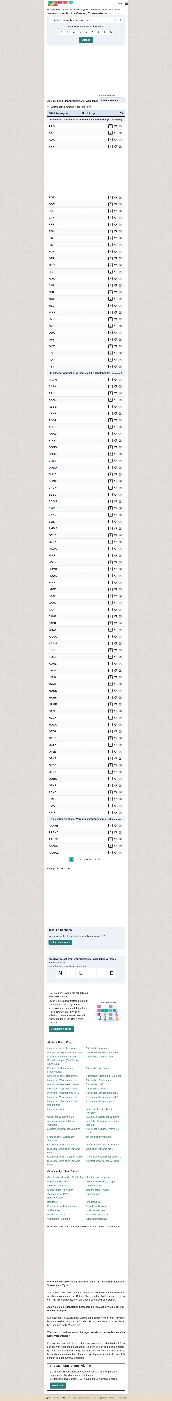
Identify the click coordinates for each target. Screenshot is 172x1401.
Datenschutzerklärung (87, 1398)
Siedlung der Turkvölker (60, 1190)
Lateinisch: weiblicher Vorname (102, 1117)
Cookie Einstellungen (118, 1398)
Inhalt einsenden (60, 942)
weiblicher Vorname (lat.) (60, 1117)
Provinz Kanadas (56, 1214)
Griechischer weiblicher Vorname (103, 1156)
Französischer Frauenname (62, 1206)
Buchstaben (53, 9)
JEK (51, 292)
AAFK (52, 386)
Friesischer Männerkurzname (63, 1084)
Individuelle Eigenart (58, 1185)
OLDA (53, 771)
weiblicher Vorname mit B (61, 1144)
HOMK (53, 568)
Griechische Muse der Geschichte (65, 1177)
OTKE (52, 785)
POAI (52, 805)
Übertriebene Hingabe (98, 1177)
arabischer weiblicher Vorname (63, 1129)
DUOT (53, 481)
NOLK (53, 724)
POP (52, 359)
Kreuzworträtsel (67, 9)
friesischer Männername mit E (102, 1092)
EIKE (52, 508)
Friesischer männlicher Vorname (64, 1052)
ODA (52, 332)
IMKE (52, 589)
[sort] (83, 113)
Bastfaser (52, 1202)
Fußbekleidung (94, 1185)
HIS (51, 271)
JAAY (52, 609)
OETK (52, 744)
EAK (52, 217)
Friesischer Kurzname (98, 1068)
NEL (51, 305)
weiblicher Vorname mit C (99, 1149)
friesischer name (56, 1109)
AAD (52, 126)
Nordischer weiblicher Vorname (102, 1144)
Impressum (103, 1398)
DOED (53, 467)
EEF (51, 224)
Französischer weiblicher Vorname (60, 1139)
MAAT (53, 683)
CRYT (52, 460)
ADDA (53, 420)
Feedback (57, 1385)
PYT (51, 366)
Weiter (88, 859)
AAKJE (53, 839)
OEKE (53, 738)
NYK (52, 319)
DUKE (53, 474)
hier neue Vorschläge (69, 1350)
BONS (53, 447)
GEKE (53, 535)
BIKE (52, 440)
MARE (53, 690)
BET (51, 146)
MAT (52, 298)
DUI (51, 210)
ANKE (53, 433)
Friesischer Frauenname (99, 1080)
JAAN (52, 602)
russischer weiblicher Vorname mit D (63, 1163)
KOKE (53, 656)
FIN (51, 244)
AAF (51, 132)
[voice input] (115, 20)
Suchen (86, 40)
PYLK (52, 812)
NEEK (52, 717)
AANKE (54, 852)
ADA (52, 139)
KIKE (52, 650)
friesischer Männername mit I (62, 1080)
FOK (52, 251)
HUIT (52, 582)
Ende (98, 859)
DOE (52, 204)
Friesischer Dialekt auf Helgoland (103, 1076)
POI (51, 353)
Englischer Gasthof (57, 1181)
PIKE (52, 798)
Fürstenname (93, 1194)
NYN (52, 325)
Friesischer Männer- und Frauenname (60, 1070)
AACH (53, 379)
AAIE (52, 393)
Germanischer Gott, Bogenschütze (57, 1196)
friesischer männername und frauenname (62, 1103)
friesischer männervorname (100, 1101)
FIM (51, 237)
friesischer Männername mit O (102, 1097)
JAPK (52, 623)
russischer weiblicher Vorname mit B (102, 1131)
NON (52, 312)
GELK (52, 541)
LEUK (52, 677)
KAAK (53, 636)
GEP (52, 258)
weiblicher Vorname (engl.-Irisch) (65, 1156)
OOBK (53, 778)
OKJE (52, 765)
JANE (52, 616)
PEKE (52, 792)
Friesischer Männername (99, 1056)
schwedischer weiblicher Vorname (99, 1111)
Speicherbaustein (95, 1210)
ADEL (52, 426)
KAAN (53, 643)
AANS (53, 399)
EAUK (53, 487)
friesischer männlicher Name (62, 1088)
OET (51, 339)
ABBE (53, 406)
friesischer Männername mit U (63, 1092)
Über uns (72, 1398)
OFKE (52, 758)
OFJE (52, 751)
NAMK (53, 704)
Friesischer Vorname (97, 1048)
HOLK (53, 562)
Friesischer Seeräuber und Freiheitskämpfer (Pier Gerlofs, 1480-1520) (63, 1060)
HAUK (53, 548)
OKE (52, 346)
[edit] (120, 126)
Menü (121, 3)
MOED (53, 697)
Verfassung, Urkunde (58, 1219)
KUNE (53, 663)
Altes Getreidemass (96, 1219)
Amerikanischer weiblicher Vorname (61, 1123)
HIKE (52, 555)
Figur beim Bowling (96, 1206)
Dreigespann (93, 1202)
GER (52, 265)
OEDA (53, 731)
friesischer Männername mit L (63, 1097)
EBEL (52, 494)
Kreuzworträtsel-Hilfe (64, 1343)
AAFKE (53, 832)
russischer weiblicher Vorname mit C (63, 1151)
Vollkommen (53, 1210)
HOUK (53, 575)
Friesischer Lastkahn (97, 1088)
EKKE (52, 514)
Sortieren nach (107, 95)
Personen (66, 868)
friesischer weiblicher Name (62, 1048)
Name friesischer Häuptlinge (62, 1076)
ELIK (52, 521)
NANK (53, 711)
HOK (52, 278)
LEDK (52, 670)
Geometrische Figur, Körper (101, 1181)
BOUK (53, 454)
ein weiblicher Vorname (98, 1137)
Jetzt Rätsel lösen (61, 1028)
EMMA (53, 528)
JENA (52, 629)
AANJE (53, 845)
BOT (52, 197)
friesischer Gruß (94, 1084)
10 (109, 32)
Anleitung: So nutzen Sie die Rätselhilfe (71, 107)
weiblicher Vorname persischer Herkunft (102, 1123)
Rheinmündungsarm (97, 1214)
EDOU (53, 501)
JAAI (52, 596)
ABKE (53, 413)
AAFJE (53, 825)
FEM (52, 231)
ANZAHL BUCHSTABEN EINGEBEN (86, 26)
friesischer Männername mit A (102, 1052)
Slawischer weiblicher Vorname (102, 1161)
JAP (51, 285)
